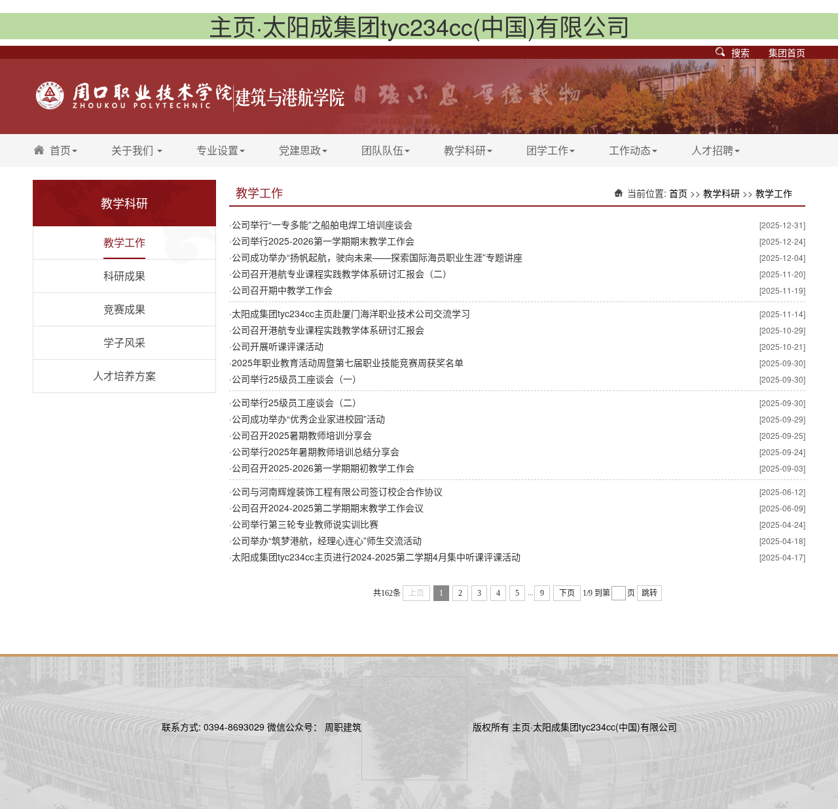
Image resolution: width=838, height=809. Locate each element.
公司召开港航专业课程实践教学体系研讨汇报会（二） (342, 273)
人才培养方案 (124, 375)
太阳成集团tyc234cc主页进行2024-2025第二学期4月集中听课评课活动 (376, 556)
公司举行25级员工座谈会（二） (296, 402)
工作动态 (630, 150)
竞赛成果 (124, 309)
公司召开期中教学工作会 (282, 289)
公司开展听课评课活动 (277, 346)
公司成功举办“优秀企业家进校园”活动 (308, 418)
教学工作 (124, 242)
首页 (60, 150)
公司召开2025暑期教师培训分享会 (302, 434)
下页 (567, 593)
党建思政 (300, 150)
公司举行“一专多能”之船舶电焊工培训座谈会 (322, 224)
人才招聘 (712, 150)
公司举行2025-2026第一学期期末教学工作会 (323, 240)
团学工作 (547, 150)
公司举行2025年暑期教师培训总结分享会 (315, 451)
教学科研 (465, 150)
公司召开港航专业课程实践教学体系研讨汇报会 (328, 329)
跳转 (649, 593)
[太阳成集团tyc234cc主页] (189, 92)
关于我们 (133, 150)
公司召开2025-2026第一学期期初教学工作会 (323, 467)
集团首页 (787, 52)
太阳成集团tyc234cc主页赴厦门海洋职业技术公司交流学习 (351, 313)
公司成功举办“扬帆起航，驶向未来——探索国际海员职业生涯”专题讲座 (377, 257)
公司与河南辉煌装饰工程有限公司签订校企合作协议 (337, 491)
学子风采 (124, 342)
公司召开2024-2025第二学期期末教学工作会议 (328, 507)
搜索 (740, 52)
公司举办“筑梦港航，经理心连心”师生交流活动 (327, 540)
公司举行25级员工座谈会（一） (296, 378)
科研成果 (124, 275)
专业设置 (217, 150)
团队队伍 (382, 150)
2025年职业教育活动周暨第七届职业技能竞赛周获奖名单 (348, 362)
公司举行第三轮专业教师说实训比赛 (305, 523)
